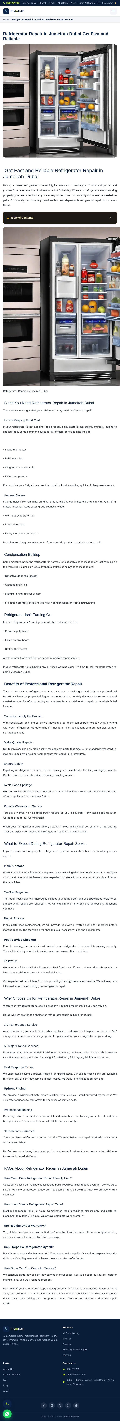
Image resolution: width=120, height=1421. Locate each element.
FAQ (5, 1380)
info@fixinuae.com (76, 1374)
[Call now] (7, 1404)
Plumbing (67, 1344)
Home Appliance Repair (74, 1349)
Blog (5, 1385)
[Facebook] (44, 1405)
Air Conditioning (70, 1333)
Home (6, 19)
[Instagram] (52, 1405)
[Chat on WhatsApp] (7, 1414)
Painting (66, 1355)
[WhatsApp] (76, 1405)
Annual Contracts (12, 1374)
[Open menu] (113, 11)
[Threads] (68, 1405)
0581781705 (12, 3)
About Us (8, 1369)
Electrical (67, 1338)
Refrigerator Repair (41, 1204)
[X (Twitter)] (60, 1405)
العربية (6, 1390)
